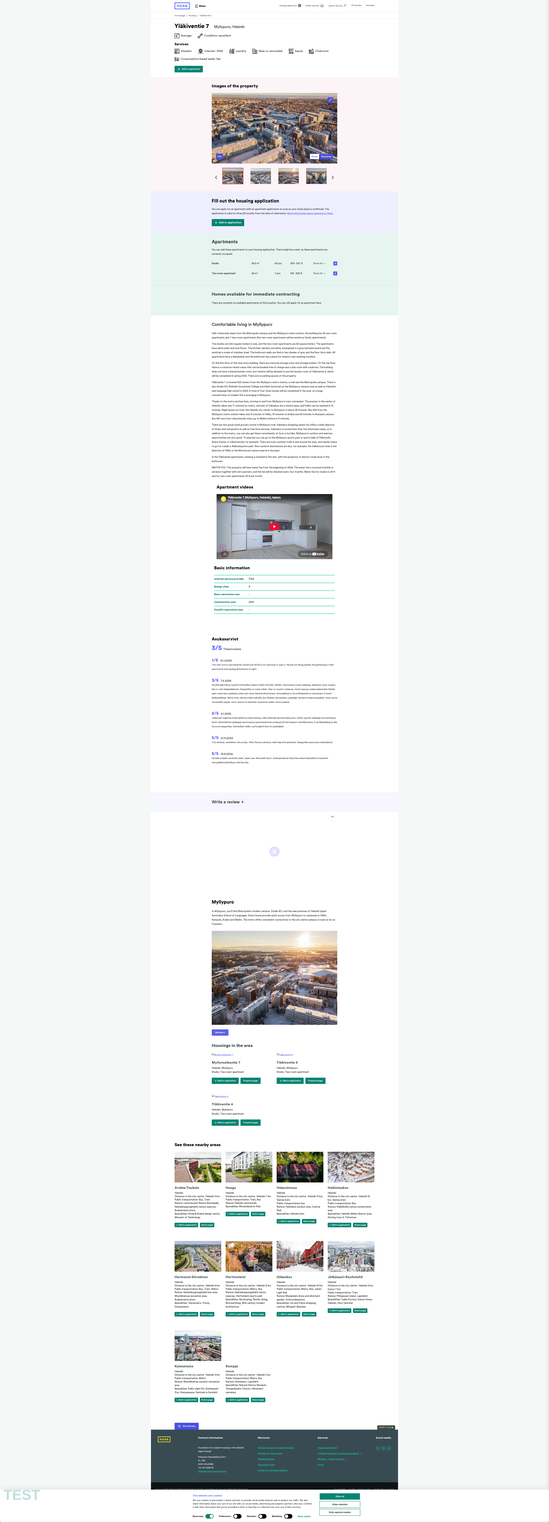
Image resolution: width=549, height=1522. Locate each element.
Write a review (226, 802)
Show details (304, 1516)
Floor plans (326, 156)
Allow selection (340, 1504)
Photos (314, 156)
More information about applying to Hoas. (310, 213)
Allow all (340, 1496)
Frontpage (180, 16)
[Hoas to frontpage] (182, 5)
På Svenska (356, 5)
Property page (251, 1119)
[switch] (237, 1516)
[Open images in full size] (330, 100)
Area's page (207, 1300)
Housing (192, 16)
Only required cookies (340, 1512)
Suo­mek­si (370, 5)
